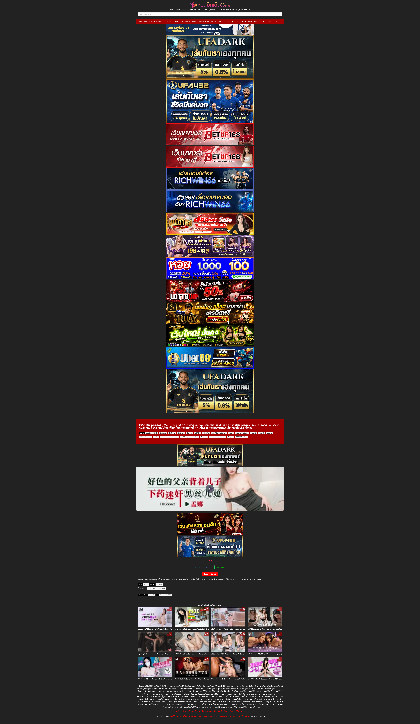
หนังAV (194, 21)
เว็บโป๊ (155, 433)
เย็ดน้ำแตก (172, 433)
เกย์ (270, 21)
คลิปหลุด (169, 21)
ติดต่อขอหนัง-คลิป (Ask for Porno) (216, 711)
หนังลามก (223, 433)
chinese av (204, 437)
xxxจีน (156, 437)
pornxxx (190, 437)
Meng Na (230, 437)
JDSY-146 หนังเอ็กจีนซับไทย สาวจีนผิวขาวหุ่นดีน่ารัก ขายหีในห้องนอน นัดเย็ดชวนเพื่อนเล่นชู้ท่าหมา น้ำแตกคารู (280, 679)
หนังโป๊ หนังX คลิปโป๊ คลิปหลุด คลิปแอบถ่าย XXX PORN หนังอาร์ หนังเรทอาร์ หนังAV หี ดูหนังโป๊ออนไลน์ (209, 716)
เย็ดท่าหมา (181, 433)
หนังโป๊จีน (222, 21)
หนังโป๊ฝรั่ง (231, 21)
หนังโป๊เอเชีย (252, 21)
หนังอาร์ (214, 21)
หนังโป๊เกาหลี (241, 21)
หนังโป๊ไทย (262, 21)
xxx (162, 437)
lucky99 (151, 595)
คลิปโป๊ (187, 21)
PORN (140, 21)
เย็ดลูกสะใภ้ (163, 433)
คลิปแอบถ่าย (179, 21)
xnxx (167, 437)
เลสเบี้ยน (276, 21)
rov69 (183, 437)
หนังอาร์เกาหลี (204, 21)
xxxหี (149, 437)
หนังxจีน (230, 433)
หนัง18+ (245, 433)
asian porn (221, 437)
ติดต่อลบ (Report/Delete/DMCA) (189, 711)
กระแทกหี (143, 437)
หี (191, 433)
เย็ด (188, 433)
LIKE (210, 560)
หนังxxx (238, 433)
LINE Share (220, 567)
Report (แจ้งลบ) (210, 574)
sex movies (174, 437)
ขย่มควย (269, 433)
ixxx (196, 437)
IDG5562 (239, 437)
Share (199, 567)
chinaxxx (213, 437)
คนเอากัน (261, 433)
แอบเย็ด (148, 433)
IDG (245, 437)
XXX (145, 21)
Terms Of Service (237, 711)
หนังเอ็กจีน (206, 433)
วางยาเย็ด (253, 433)
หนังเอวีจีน (215, 433)
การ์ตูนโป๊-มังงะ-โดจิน (156, 21)
